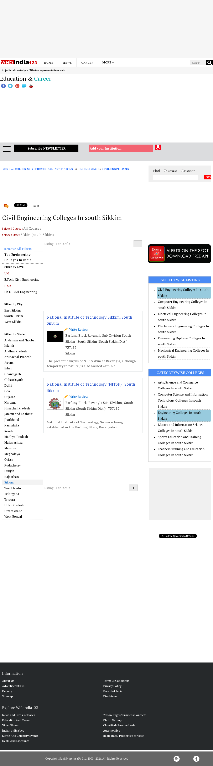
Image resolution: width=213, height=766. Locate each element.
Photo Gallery (112, 720)
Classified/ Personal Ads (119, 725)
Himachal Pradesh (17, 408)
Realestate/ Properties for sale (123, 736)
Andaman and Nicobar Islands (20, 343)
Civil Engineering (115, 169)
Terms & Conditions (116, 681)
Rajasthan (11, 477)
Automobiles (111, 730)
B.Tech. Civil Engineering (21, 279)
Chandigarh (12, 374)
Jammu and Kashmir (18, 414)
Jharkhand (11, 420)
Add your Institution (105, 148)
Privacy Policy (112, 686)
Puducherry (12, 465)
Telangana (11, 494)
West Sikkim (12, 322)
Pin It (35, 206)
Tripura (9, 499)
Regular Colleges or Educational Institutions (37, 169)
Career (87, 63)
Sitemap (7, 696)
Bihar (8, 368)
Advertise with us (13, 686)
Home (48, 63)
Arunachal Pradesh (17, 357)
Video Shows (10, 725)
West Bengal (13, 516)
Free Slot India (112, 691)
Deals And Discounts (15, 741)
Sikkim (8, 482)
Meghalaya (12, 454)
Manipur (10, 448)
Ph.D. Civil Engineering (20, 292)
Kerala (9, 431)
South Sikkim (13, 316)
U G (6, 273)
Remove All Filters (18, 249)
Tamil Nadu (12, 488)
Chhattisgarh (13, 380)
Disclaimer (110, 696)
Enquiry (7, 691)
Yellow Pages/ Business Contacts (124, 715)
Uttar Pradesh (14, 505)
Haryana (10, 402)
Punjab (9, 471)
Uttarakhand (13, 511)
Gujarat (9, 397)
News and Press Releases (18, 715)
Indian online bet (13, 730)
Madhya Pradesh (16, 437)
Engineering (88, 169)
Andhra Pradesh (15, 351)
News (67, 63)
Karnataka (11, 425)
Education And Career (16, 720)
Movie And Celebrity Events (20, 736)
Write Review (78, 329)
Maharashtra (13, 442)
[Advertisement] (106, 29)
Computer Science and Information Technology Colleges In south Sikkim (183, 400)
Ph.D (7, 286)
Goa (7, 391)
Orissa (8, 459)
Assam (9, 362)
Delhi (8, 385)
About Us (8, 681)
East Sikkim (12, 310)
